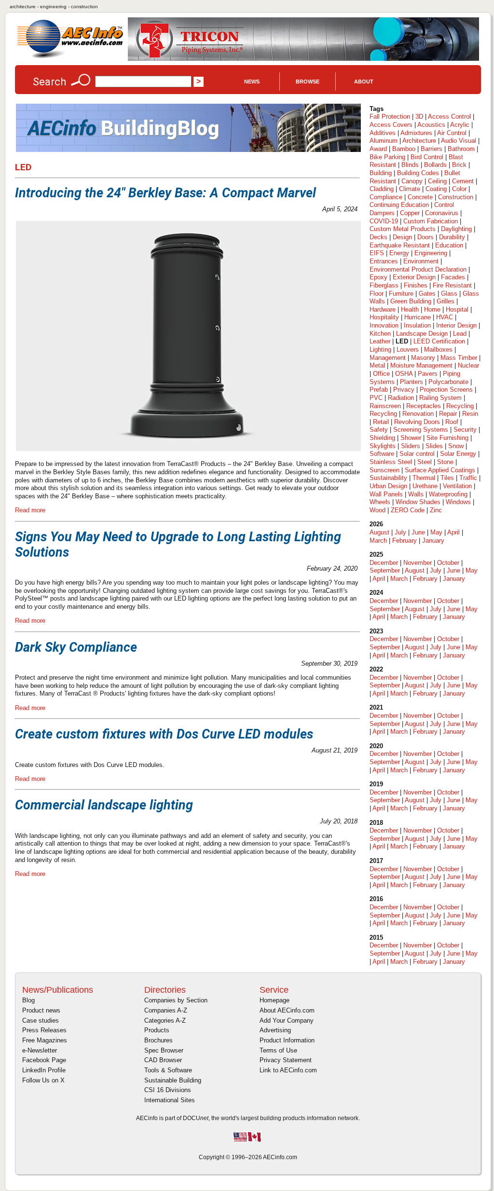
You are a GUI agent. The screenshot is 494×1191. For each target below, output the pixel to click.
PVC (376, 397)
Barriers (431, 148)
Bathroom (461, 148)
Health (410, 309)
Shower (410, 437)
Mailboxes (438, 349)
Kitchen (380, 333)
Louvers (408, 349)
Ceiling (437, 181)
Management (388, 357)
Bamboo (403, 148)
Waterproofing (448, 494)
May (436, 532)
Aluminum (384, 140)
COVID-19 (384, 221)
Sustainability (388, 477)
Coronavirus (441, 213)
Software (382, 453)
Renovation (418, 413)
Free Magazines (44, 1040)
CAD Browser (163, 1060)
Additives (383, 133)
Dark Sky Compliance (76, 647)
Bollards (435, 164)
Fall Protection (390, 116)
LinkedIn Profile (44, 1070)
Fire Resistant (452, 285)
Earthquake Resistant (400, 245)
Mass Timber (458, 357)
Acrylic (459, 124)
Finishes (415, 285)
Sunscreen (384, 470)
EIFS (377, 253)
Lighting (380, 349)
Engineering (430, 253)
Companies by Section (175, 1000)
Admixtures (416, 133)
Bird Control (427, 157)
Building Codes (418, 173)
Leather (380, 341)
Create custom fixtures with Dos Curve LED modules (164, 734)
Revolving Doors (417, 421)
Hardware (383, 309)
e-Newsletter (39, 1050)
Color (459, 188)
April (453, 532)
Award (378, 148)
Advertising (275, 1030)
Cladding (382, 188)
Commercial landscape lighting (104, 805)
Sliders (410, 446)
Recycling (460, 406)
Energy (399, 253)
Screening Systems (420, 429)
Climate (409, 188)
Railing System (440, 397)
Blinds (410, 164)
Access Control (449, 116)
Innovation (384, 325)
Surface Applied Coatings (440, 470)
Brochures (158, 1040)
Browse (307, 81)
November (417, 562)
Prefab (379, 389)
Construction (455, 197)
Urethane (425, 486)
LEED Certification (439, 341)
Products (156, 1030)
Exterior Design (414, 277)
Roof (451, 421)
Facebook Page (44, 1060)
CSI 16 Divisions (167, 1090)
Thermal (423, 477)
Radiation (401, 397)
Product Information (287, 1040)
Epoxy (378, 277)
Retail (381, 421)
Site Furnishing (447, 437)
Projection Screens (446, 389)
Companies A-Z (165, 1010)
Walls (416, 494)
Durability (452, 237)
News (252, 81)
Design (402, 237)
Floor (377, 293)
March (378, 540)
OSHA (403, 373)
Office (381, 373)
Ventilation (457, 486)
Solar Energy (458, 453)
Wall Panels (386, 494)
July (400, 532)
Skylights (383, 446)
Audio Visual (458, 140)
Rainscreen (385, 406)
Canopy (412, 181)
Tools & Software (168, 1070)
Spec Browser (163, 1050)
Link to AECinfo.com (288, 1070)
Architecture (419, 140)
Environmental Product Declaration (418, 269)
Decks (378, 237)
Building (381, 173)
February (404, 540)
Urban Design (388, 486)
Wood (377, 510)
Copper (410, 213)
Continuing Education (399, 204)
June (418, 532)
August (379, 532)
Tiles (447, 477)
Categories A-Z (165, 1020)
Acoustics (431, 124)
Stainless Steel (391, 461)
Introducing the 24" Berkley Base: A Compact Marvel (165, 193)
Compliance (386, 197)
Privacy (403, 389)
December (384, 562)
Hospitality (384, 317)
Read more (30, 510)
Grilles (445, 301)
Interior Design (456, 325)
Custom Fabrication (430, 221)
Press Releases (44, 1030)
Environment (421, 261)
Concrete (420, 197)
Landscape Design (422, 333)
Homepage (274, 1000)
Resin (470, 413)
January (433, 540)
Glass (449, 293)
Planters (411, 381)
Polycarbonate (448, 381)
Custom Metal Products (403, 229)
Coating (436, 188)
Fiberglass (384, 285)
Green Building (410, 301)
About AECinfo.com (287, 1010)
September (385, 570)
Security (465, 429)
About (363, 81)
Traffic (468, 477)
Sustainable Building (172, 1080)
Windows (458, 502)
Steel (424, 461)
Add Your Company (287, 1020)
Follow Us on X (43, 1080)
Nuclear (468, 365)
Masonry (423, 357)
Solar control (417, 453)
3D (419, 116)
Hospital (457, 309)
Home (432, 309)
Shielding (382, 437)
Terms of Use (278, 1050)
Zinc (436, 510)
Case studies (40, 1020)
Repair (448, 413)
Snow (456, 446)
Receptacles (423, 406)
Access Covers (391, 124)
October (448, 562)
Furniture (401, 293)
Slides (434, 446)
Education (449, 245)
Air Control (452, 133)
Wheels (380, 502)
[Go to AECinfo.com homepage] (70, 57)
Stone (445, 461)
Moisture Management (421, 365)
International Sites (169, 1100)
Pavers (428, 373)
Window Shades (418, 502)
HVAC (444, 317)
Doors (425, 237)
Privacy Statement (286, 1060)
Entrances (384, 261)
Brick (459, 164)
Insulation (417, 325)
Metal (377, 365)
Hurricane (417, 317)
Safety (379, 429)
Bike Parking (387, 157)
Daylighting (456, 229)
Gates (427, 293)
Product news (41, 1010)
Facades (453, 277)
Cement (463, 181)
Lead (460, 333)
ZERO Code (408, 510)
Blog (28, 1000)
